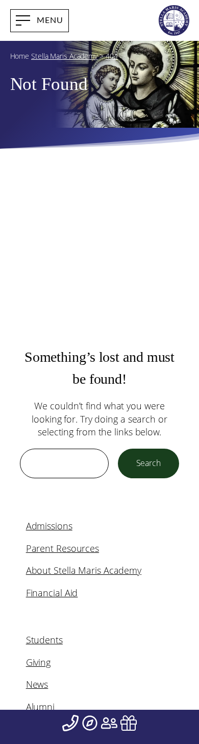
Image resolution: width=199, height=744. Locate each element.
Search (148, 463)
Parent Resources (62, 548)
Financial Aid (52, 593)
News (37, 684)
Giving (38, 662)
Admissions (49, 526)
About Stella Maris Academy (83, 570)
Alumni (40, 707)
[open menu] (39, 20)
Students (44, 640)
